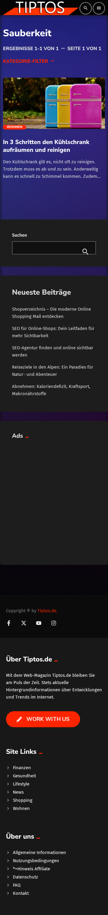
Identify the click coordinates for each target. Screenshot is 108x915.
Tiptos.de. (48, 610)
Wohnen (14, 127)
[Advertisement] (54, 498)
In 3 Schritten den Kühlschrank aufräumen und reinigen (46, 146)
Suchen (19, 235)
